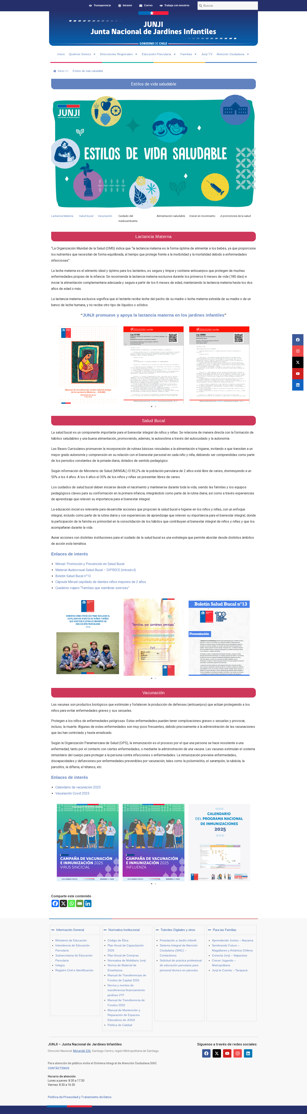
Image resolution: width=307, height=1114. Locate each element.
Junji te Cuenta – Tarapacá (229, 970)
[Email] (79, 903)
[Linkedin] (297, 385)
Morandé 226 (82, 1051)
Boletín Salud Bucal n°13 (73, 576)
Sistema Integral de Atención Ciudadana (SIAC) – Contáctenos (179, 950)
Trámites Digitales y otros (178, 930)
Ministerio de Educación (71, 940)
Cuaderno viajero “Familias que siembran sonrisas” (92, 588)
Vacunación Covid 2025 (72, 793)
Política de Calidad (120, 1025)
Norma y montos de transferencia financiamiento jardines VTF (126, 990)
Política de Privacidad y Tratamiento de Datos (80, 1097)
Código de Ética (118, 940)
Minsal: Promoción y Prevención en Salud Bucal (89, 564)
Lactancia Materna (62, 216)
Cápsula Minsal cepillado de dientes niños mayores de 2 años (100, 582)
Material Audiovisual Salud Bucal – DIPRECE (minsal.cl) (95, 570)
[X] (63, 903)
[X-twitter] (297, 362)
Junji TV (206, 54)
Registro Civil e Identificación (74, 970)
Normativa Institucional (124, 930)
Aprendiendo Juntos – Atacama (232, 940)
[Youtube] (297, 373)
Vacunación (105, 216)
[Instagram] (297, 351)
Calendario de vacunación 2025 (78, 787)
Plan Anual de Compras (123, 955)
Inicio (61, 54)
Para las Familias (224, 930)
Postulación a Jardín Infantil (178, 940)
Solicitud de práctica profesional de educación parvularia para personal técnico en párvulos (181, 965)
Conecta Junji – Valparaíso (229, 955)
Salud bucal (86, 216)
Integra (60, 965)
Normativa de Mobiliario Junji (127, 960)
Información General (70, 930)
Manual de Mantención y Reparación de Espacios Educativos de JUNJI (124, 1015)
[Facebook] (297, 339)
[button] (151, 406)
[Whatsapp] (71, 903)
